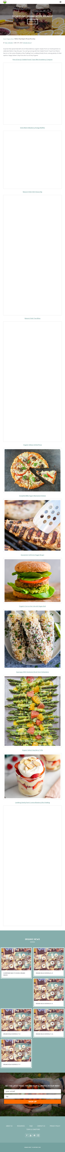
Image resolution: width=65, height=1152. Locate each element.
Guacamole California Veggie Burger (32, 555)
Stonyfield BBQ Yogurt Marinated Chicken (32, 496)
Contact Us (41, 1126)
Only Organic (9, 43)
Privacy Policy (55, 1126)
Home (4, 39)
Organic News (10, 39)
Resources (21, 1126)
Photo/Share (60, 33)
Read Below (32, 21)
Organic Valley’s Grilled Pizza (32, 445)
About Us (9, 1126)
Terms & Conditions (33, 1129)
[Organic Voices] (4, 2)
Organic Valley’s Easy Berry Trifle (32, 750)
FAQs (31, 1126)
